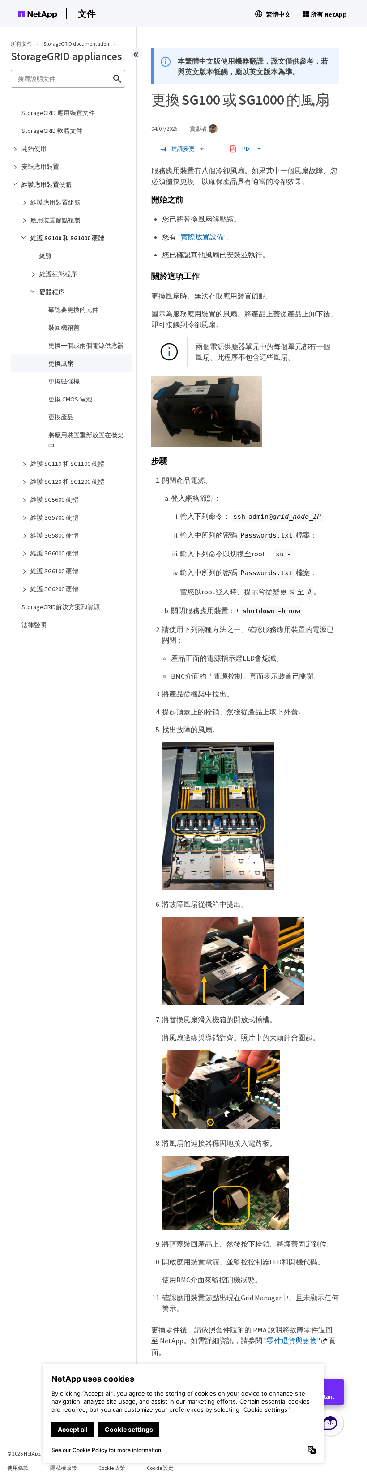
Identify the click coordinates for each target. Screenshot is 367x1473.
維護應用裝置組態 (55, 202)
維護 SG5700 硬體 (54, 517)
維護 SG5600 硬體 (54, 499)
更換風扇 (60, 363)
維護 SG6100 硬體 (54, 571)
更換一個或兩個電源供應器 (86, 346)
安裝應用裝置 (40, 166)
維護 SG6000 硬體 (54, 553)
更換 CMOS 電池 (70, 399)
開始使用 (34, 149)
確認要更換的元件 (73, 310)
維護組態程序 (58, 274)
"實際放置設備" (202, 236)
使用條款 (18, 1467)
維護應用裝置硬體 (46, 184)
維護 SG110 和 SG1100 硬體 (67, 464)
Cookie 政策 (111, 1467)
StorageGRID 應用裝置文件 (58, 113)
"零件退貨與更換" (292, 1340)
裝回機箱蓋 (64, 328)
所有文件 (21, 43)
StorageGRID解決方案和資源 (60, 607)
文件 (87, 13)
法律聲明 (34, 625)
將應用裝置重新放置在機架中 (86, 440)
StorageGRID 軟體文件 (51, 131)
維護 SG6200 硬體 (54, 589)
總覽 (45, 256)
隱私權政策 (63, 1467)
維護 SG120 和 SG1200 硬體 (67, 482)
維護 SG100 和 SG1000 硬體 (67, 238)
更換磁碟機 (64, 381)
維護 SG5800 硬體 (54, 535)
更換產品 (60, 417)
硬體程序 (51, 292)
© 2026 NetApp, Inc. (29, 1453)
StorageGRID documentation (76, 43)
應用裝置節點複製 (55, 220)
